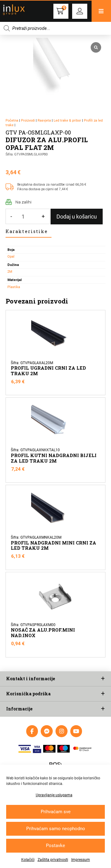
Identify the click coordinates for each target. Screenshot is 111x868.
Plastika (13, 287)
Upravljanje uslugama (54, 795)
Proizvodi (28, 121)
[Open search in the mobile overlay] (55, 28)
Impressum (80, 860)
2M (9, 272)
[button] (79, 11)
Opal (10, 257)
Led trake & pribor (67, 121)
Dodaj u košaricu (76, 216)
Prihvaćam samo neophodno (55, 828)
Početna (12, 121)
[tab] (28, 232)
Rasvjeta (44, 121)
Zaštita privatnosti (53, 860)
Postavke (55, 845)
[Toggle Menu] (101, 11)
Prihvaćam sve (56, 811)
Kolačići (28, 860)
